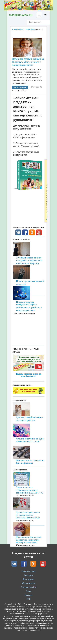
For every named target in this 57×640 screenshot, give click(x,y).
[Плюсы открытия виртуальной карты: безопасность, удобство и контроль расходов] (28, 285)
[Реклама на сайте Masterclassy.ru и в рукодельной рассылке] (28, 393)
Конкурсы (28, 575)
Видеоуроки (28, 579)
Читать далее (20, 87)
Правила (28, 595)
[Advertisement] (28, 330)
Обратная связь (28, 571)
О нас (28, 591)
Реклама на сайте (28, 587)
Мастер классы (28, 583)
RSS (28, 599)
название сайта (20, 15)
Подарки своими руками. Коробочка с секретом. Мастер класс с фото (29, 540)
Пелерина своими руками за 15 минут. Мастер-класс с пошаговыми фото (28, 61)
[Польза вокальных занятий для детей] (28, 267)
